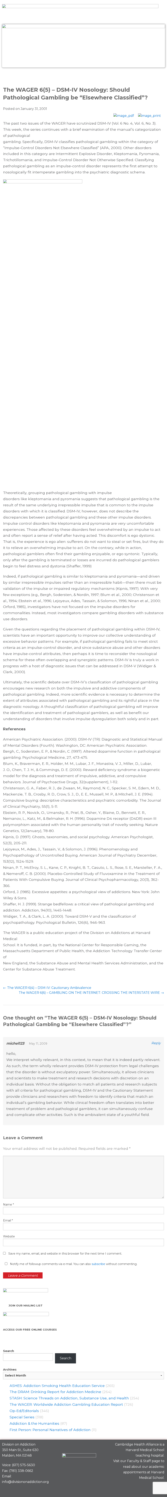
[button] (83, 76)
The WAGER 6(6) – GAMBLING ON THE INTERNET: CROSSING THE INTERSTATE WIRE (91, 993)
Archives (9, 1369)
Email (8, 1220)
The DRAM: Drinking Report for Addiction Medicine (55, 1392)
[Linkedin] (145, 1487)
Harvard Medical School (145, 1450)
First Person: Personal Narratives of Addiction (50, 1430)
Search (8, 1351)
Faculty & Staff (139, 1461)
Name (8, 1204)
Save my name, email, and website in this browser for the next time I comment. (65, 1253)
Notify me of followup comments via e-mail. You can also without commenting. (73, 1264)
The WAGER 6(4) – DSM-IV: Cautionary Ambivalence (47, 988)
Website (9, 1236)
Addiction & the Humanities (34, 1423)
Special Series (22, 1417)
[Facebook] (131, 1487)
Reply (156, 1043)
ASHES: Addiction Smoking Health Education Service (57, 1385)
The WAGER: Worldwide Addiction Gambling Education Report (66, 1404)
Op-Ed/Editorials (24, 1411)
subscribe (98, 1264)
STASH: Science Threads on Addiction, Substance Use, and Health (69, 1398)
